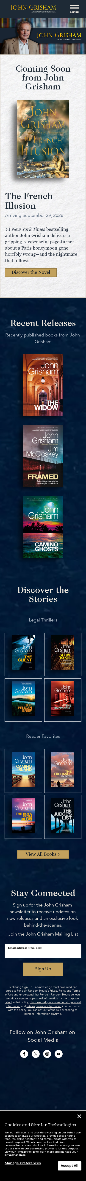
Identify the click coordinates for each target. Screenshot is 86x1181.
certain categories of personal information (32, 998)
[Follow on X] (36, 1054)
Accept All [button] (69, 1166)
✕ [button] (79, 1117)
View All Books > (43, 854)
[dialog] (43, 1146)
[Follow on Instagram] (47, 1054)
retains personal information (44, 1006)
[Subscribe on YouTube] (59, 1054)
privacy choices (15, 1155)
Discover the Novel (30, 272)
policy (22, 1010)
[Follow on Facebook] (24, 1054)
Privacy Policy (58, 991)
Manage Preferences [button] (23, 1163)
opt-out (42, 1010)
